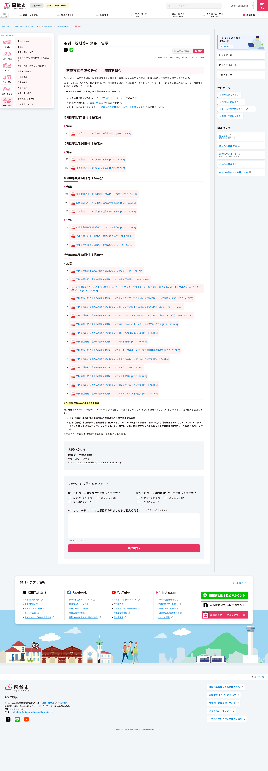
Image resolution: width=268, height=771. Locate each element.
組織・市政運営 (24, 71)
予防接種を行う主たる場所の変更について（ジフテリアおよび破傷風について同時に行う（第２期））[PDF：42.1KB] (134, 315)
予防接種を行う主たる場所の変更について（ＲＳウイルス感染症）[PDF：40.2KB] (117, 393)
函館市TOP (6, 26)
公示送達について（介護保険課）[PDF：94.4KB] (100, 159)
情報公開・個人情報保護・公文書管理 (33, 59)
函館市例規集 (96, 102)
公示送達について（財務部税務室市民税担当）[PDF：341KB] (107, 194)
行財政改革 (22, 76)
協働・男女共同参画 (26, 98)
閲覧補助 (37, 5)
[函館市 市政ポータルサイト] (15, 5)
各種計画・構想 (24, 93)
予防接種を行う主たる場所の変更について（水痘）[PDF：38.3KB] (109, 367)
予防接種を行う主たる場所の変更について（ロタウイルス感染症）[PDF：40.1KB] (117, 384)
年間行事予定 (225, 74)
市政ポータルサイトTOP (24, 26)
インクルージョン (25, 104)
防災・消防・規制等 (58, 5)
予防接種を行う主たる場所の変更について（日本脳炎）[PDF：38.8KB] (111, 341)
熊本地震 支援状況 (230, 94)
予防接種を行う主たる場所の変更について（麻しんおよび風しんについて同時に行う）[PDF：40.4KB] (127, 324)
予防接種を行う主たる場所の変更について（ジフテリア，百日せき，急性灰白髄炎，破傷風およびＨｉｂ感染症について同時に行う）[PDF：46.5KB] (138, 289)
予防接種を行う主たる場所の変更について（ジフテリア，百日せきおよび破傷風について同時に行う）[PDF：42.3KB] (134, 298)
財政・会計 (22, 87)
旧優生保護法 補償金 (231, 116)
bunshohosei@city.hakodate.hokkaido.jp (99, 462)
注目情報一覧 (225, 55)
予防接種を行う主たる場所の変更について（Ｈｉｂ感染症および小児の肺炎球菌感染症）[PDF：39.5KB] (128, 350)
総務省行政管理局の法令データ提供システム (123, 107)
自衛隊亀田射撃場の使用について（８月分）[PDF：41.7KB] (106, 227)
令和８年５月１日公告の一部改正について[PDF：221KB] (104, 244)
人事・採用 (22, 82)
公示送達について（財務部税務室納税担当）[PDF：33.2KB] (106, 202)
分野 (38, 26)
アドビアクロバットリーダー (110, 98)
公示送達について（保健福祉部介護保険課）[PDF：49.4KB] (106, 211)
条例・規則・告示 (63, 26)
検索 (200, 50)
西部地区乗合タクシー (232, 102)
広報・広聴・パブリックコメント (32, 66)
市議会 (20, 46)
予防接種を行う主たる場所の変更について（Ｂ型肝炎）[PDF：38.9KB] (111, 376)
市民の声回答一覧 (228, 64)
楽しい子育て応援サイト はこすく (237, 109)
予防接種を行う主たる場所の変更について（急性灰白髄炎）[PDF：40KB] (113, 279)
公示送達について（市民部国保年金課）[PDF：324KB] (103, 133)
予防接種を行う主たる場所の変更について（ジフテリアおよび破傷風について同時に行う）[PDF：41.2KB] (129, 306)
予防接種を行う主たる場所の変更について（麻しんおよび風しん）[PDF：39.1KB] (117, 332)
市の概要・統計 (24, 41)
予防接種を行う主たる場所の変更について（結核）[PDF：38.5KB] (109, 270)
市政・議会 (48, 26)
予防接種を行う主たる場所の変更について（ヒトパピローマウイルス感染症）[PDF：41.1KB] (122, 358)
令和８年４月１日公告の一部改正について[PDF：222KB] (104, 235)
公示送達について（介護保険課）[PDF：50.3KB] (100, 168)
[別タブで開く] (66, 50)
